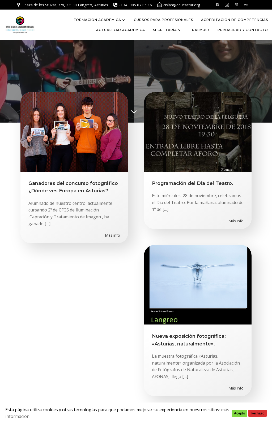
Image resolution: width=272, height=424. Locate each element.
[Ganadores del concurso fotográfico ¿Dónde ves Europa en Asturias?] (74, 131)
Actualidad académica (120, 30)
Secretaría (165, 30)
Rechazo (257, 413)
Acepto (239, 413)
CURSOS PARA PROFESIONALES (163, 20)
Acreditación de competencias (234, 20)
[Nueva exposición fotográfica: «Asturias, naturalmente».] (198, 284)
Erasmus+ (200, 30)
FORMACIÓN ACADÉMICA (97, 20)
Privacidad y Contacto (243, 30)
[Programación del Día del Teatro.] (198, 131)
